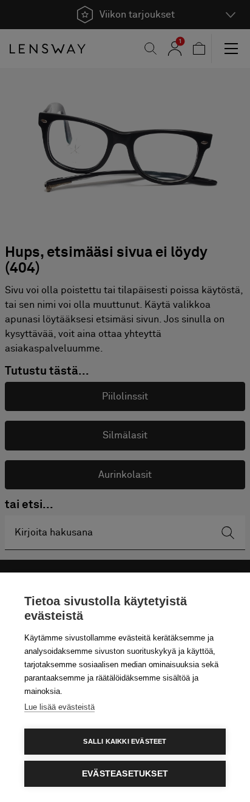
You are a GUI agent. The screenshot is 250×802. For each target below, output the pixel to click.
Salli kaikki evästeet (124, 741)
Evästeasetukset (125, 773)
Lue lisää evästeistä (59, 707)
